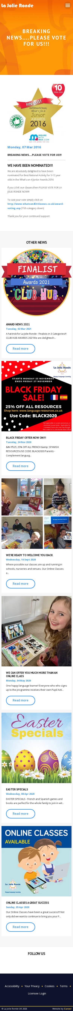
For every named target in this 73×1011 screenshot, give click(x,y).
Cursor (68, 1008)
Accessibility (12, 986)
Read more (20, 348)
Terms (64, 986)
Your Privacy (32, 986)
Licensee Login (37, 993)
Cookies (49, 986)
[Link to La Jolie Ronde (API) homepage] (18, 5)
